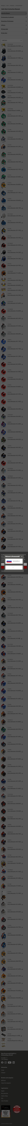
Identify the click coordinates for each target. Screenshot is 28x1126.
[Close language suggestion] (22, 556)
